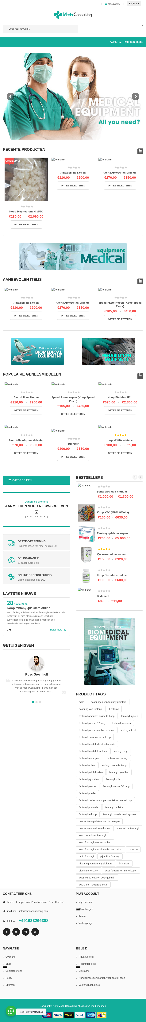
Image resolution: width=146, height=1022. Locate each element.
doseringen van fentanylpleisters (108, 702)
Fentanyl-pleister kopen (112, 533)
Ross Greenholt (36, 674)
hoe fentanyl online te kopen (94, 828)
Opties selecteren (26, 224)
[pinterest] (35, 932)
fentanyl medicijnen (89, 758)
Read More (56, 629)
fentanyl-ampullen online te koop (96, 716)
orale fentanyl (86, 856)
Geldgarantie (28, 558)
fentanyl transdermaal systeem (120, 814)
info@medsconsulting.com (33, 911)
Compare (27, 201)
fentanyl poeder (87, 793)
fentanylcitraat (128, 730)
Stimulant (124, 863)
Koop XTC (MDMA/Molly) (113, 512)
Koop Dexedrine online (112, 575)
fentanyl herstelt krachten (93, 751)
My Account (114, 3)
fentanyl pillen (113, 779)
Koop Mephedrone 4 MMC (26, 211)
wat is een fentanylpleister (93, 884)
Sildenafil (103, 595)
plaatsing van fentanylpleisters (95, 863)
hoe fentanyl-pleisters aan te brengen (99, 821)
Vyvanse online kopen (111, 554)
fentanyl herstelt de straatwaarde (97, 744)
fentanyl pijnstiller (119, 772)
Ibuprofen (73, 443)
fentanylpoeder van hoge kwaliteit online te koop (105, 800)
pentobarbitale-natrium (112, 491)
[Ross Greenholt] (36, 663)
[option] (36, 616)
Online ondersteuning (35, 575)
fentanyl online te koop (114, 765)
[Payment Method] (47, 1015)
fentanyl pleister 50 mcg (116, 786)
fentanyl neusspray (117, 758)
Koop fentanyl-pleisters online (28, 608)
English (133, 3)
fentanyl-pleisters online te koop (96, 730)
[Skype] (25, 932)
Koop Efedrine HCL (120, 397)
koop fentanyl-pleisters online (95, 842)
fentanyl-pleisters (121, 723)
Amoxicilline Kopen (73, 172)
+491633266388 (133, 41)
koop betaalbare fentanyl (92, 835)
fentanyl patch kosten (91, 772)
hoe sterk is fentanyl (128, 828)
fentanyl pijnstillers (89, 779)
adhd (81, 702)
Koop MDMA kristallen (120, 440)
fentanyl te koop (88, 814)
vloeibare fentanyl (88, 870)
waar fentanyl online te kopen (121, 870)
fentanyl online (87, 765)
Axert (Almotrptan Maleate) (120, 172)
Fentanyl (114, 709)
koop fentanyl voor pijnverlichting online (100, 849)
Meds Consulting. (68, 1006)
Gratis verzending (32, 541)
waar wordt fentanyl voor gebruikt (97, 877)
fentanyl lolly (120, 751)
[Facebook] (6, 932)
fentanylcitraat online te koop (95, 737)
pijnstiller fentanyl (110, 856)
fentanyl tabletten (114, 807)
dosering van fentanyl (90, 709)
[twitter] (16, 932)
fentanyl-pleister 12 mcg (92, 723)
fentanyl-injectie (129, 716)
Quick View (35, 202)
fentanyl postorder (89, 807)
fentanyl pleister (87, 786)
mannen (133, 849)
